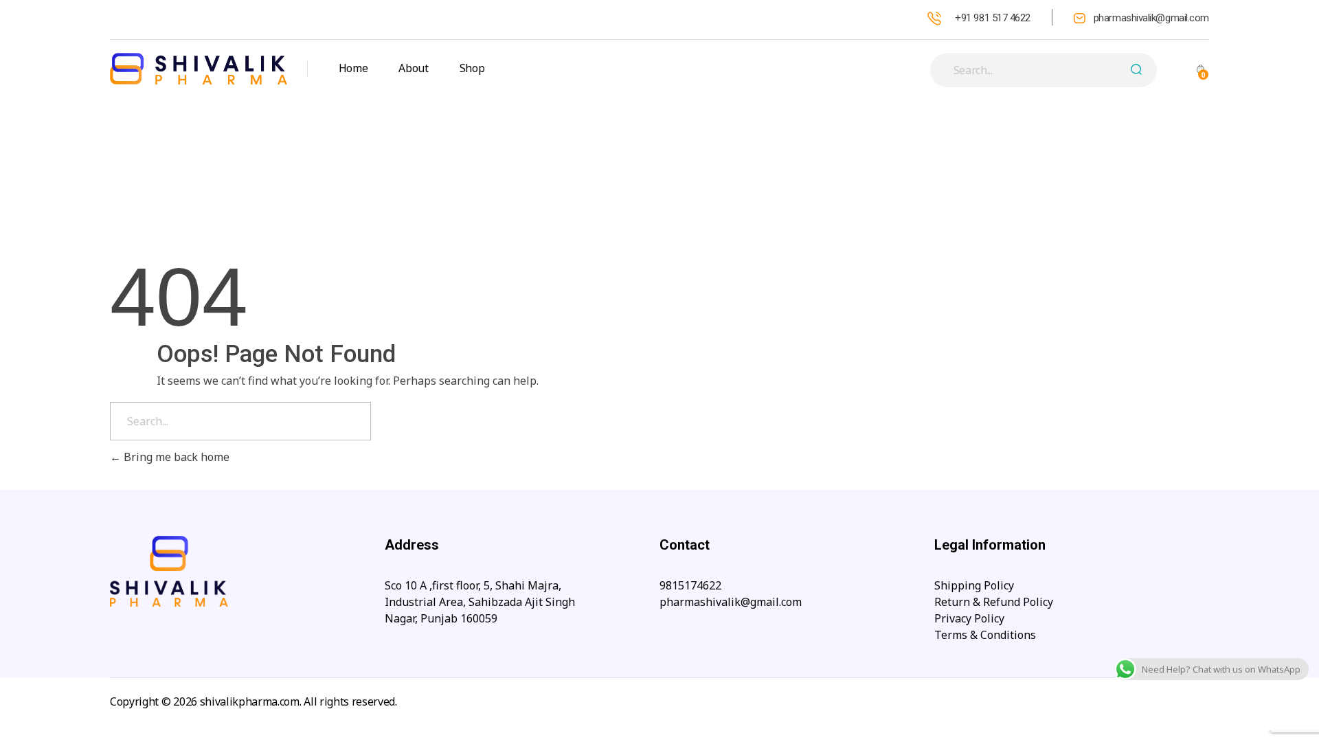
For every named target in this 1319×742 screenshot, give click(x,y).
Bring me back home (175, 456)
